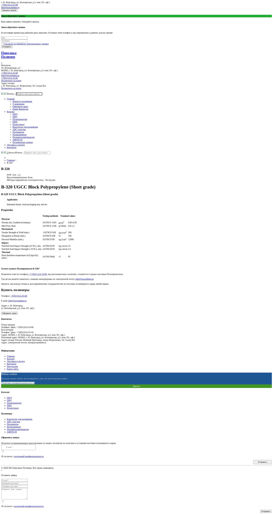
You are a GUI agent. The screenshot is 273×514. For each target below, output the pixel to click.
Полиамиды (18, 132)
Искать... (11, 94)
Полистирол (18, 124)
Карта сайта (12, 369)
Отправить (6, 47)
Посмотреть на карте (11, 80)
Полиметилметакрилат (24, 137)
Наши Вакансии (20, 109)
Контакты (11, 147)
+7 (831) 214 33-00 (38, 274)
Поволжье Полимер (9, 55)
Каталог (11, 111)
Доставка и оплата (16, 145)
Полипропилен (20, 119)
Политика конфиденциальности (18, 383)
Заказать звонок (9, 10)
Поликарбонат (20, 134)
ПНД (15, 114)
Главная (11, 99)
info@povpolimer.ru (10, 7)
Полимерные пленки (23, 142)
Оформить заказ (20, 106)
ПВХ (15, 122)
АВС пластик (19, 129)
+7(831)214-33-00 (9, 5)
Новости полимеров (22, 101)
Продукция (12, 366)
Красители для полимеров (25, 127)
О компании (18, 104)
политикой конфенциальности (29, 456)
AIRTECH (17, 140)
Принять (136, 386)
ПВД (15, 117)
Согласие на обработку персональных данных (26, 44)
